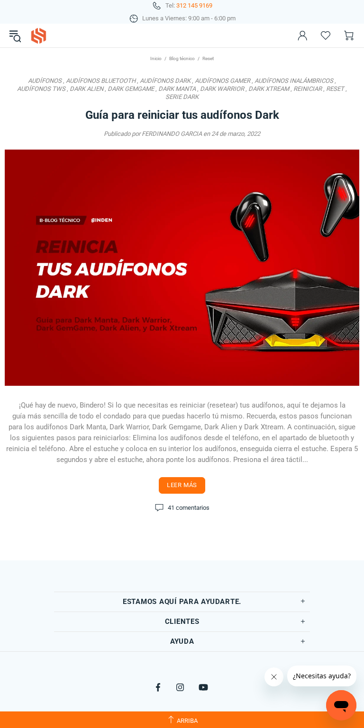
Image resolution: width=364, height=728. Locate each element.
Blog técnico (182, 58)
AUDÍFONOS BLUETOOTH (101, 80)
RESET (335, 88)
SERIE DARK (182, 96)
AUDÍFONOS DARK (165, 80)
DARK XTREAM (268, 88)
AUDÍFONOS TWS (41, 88)
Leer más (182, 484)
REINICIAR (307, 88)
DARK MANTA (177, 88)
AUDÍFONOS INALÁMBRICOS (294, 80)
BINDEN (38, 35)
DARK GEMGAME (131, 88)
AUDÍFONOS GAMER (222, 80)
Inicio (156, 58)
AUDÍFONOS (45, 80)
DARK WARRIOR (222, 88)
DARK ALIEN (86, 88)
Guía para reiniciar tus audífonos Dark (182, 115)
